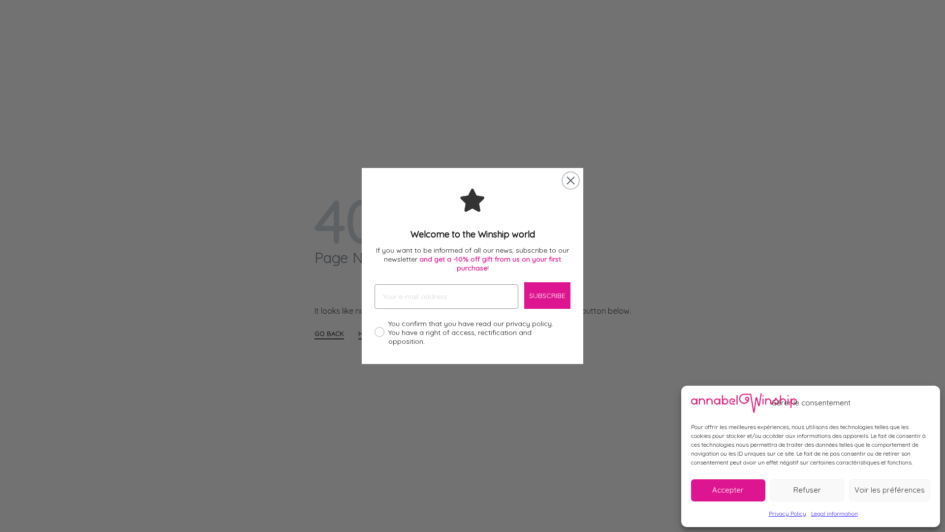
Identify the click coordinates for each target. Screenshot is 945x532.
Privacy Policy (787, 513)
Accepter (728, 490)
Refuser (807, 490)
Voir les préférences (889, 490)
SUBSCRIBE (547, 295)
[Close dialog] (570, 180)
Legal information (834, 513)
